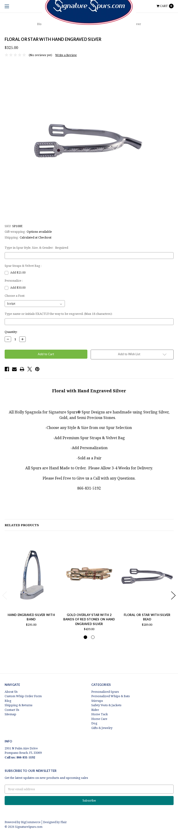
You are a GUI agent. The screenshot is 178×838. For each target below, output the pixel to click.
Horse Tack (99, 714)
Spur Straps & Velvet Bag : (23, 266)
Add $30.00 (17, 287)
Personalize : (14, 280)
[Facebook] (7, 369)
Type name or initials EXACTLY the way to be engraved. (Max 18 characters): (58, 314)
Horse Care (99, 719)
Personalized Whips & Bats (110, 696)
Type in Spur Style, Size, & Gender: (36, 247)
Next (173, 595)
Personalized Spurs (105, 692)
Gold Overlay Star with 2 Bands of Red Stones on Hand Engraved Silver (89, 619)
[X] (29, 369)
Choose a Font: (15, 295)
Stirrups (97, 701)
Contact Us (12, 710)
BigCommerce (31, 822)
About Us (11, 692)
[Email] (14, 369)
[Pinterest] (37, 369)
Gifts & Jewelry (101, 728)
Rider (95, 710)
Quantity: (11, 332)
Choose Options (31, 600)
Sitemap (10, 714)
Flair (63, 822)
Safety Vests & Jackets (106, 705)
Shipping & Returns (18, 705)
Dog (94, 723)
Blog (8, 701)
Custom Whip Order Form (23, 696)
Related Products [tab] (22, 525)
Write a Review (66, 55)
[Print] (22, 369)
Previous (4, 595)
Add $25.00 (17, 272)
